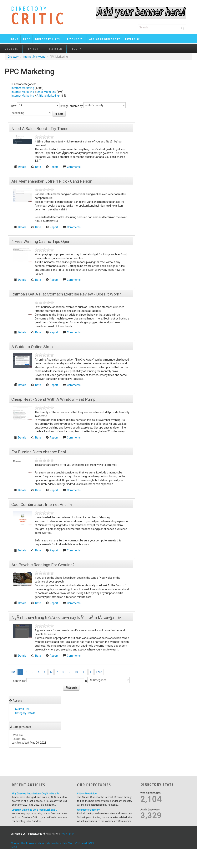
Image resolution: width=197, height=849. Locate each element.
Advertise (132, 39)
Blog (27, 39)
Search (72, 687)
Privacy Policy (67, 833)
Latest (33, 48)
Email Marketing (46, 91)
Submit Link (22, 708)
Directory (13, 56)
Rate (38, 166)
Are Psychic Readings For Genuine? (42, 565)
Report (54, 166)
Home (14, 39)
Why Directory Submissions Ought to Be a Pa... (36, 793)
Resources (75, 39)
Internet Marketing (34, 56)
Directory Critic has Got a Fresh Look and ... (34, 809)
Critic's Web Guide (87, 793)
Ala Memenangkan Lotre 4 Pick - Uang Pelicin (51, 181)
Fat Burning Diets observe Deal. (39, 452)
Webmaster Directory (88, 809)
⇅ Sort (59, 113)
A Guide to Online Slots (32, 346)
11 (84, 672)
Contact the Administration (27, 843)
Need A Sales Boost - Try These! (40, 128)
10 (76, 672)
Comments (74, 166)
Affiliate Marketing (48, 95)
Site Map (68, 843)
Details (22, 166)
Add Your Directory (104, 39)
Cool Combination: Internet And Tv (41, 504)
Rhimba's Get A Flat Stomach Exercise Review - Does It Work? (66, 294)
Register (55, 48)
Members (11, 48)
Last (99, 672)
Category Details (25, 713)
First (12, 672)
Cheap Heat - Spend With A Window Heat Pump (53, 399)
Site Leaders (53, 843)
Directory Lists (47, 39)
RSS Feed (81, 843)
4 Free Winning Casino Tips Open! (41, 241)
